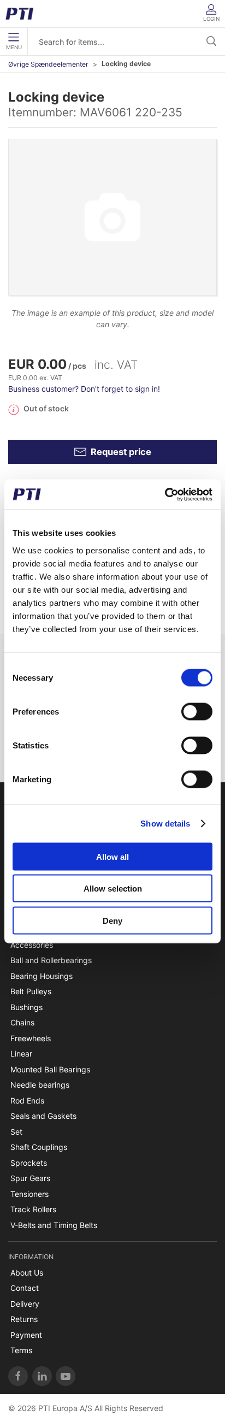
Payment (26, 1335)
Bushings (26, 1007)
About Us (26, 1272)
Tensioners (29, 1194)
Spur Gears (30, 1178)
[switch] (196, 711)
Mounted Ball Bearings (50, 1069)
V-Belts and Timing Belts (53, 1225)
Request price (121, 451)
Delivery (24, 1303)
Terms (21, 1350)
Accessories (31, 944)
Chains (22, 1022)
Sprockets (28, 1162)
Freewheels (30, 1038)
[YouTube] (65, 1376)
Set (16, 1131)
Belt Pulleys (30, 991)
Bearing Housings (41, 976)
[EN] (23, 13)
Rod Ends (27, 1100)
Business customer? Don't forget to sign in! (84, 388)
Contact (24, 1288)
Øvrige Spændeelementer (48, 64)
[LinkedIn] (42, 1376)
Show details (165, 823)
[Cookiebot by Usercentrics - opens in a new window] (164, 494)
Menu (14, 47)
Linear (21, 1053)
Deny (112, 920)
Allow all (112, 856)
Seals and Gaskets (43, 1115)
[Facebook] (18, 1376)
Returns (24, 1319)
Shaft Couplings (38, 1147)
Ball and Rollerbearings (51, 960)
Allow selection (113, 888)
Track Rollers (33, 1209)
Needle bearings (39, 1084)
